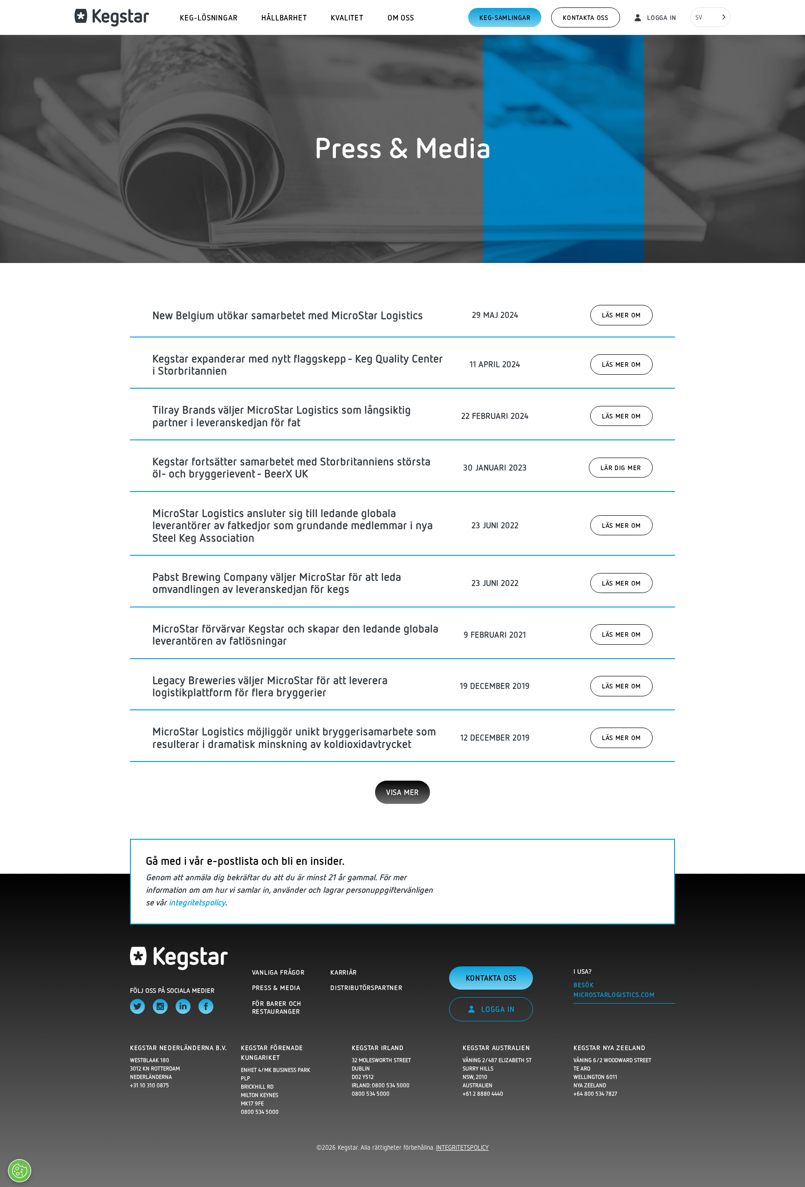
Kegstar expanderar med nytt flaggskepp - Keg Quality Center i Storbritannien (297, 364)
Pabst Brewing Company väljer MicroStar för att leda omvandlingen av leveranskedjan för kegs (276, 582)
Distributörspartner (366, 987)
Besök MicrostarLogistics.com (614, 989)
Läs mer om (621, 315)
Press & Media (276, 987)
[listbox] (710, 17)
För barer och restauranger (276, 1007)
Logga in (660, 17)
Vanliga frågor (278, 972)
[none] (710, 17)
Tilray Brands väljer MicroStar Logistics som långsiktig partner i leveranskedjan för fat (281, 415)
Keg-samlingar (504, 17)
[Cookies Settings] (19, 1170)
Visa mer (402, 792)
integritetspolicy (197, 902)
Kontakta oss (585, 17)
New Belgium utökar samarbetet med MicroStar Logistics (287, 315)
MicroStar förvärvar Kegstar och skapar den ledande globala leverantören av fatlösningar (295, 634)
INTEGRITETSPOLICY (462, 1147)
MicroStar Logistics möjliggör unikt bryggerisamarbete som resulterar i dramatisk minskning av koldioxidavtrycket (294, 737)
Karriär (343, 972)
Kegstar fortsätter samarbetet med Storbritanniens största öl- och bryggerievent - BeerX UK (291, 467)
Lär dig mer (620, 468)
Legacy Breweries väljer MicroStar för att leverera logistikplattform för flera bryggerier (270, 686)
